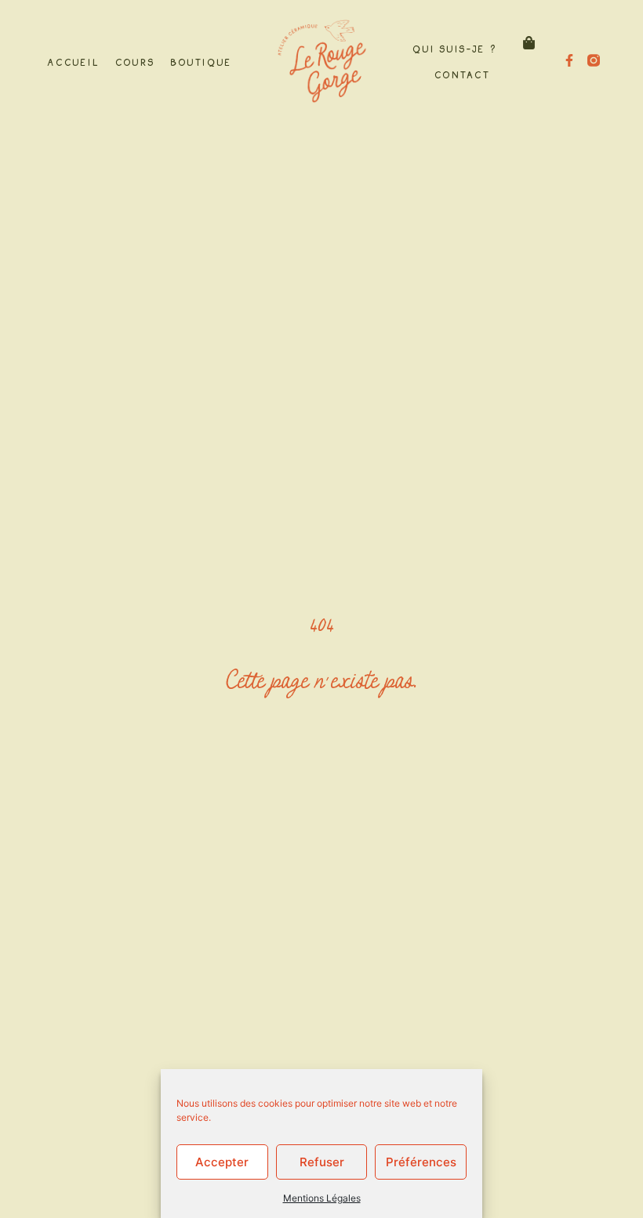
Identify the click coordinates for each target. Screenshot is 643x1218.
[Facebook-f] (569, 60)
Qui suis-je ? (454, 48)
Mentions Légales (322, 1198)
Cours (134, 61)
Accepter (222, 1162)
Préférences (421, 1162)
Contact (461, 73)
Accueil (73, 61)
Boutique (200, 61)
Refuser (322, 1162)
